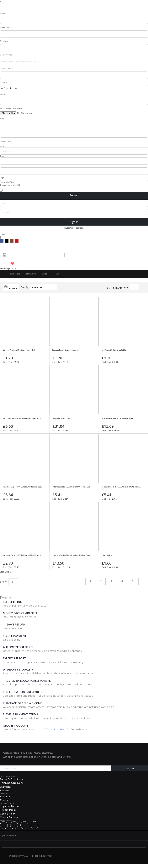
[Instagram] (11, 241)
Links (2, 234)
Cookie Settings (9, 817)
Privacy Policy (8, 809)
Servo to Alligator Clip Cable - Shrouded (19, 350)
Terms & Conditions (11, 779)
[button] (44, 351)
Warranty (5, 786)
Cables (44, 274)
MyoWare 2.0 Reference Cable (114, 350)
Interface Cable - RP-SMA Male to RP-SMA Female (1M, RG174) (121, 487)
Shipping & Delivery (11, 783)
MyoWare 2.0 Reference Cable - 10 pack (117, 418)
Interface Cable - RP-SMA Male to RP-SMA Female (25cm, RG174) (23, 555)
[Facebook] (1, 241)
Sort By (24, 287)
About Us (5, 796)
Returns (4, 790)
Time (2, 156)
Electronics (15, 274)
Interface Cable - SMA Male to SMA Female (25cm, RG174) (23, 487)
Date (2, 146)
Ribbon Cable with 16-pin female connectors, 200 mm (23, 418)
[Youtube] (16, 241)
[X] (6, 241)
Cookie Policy (8, 813)
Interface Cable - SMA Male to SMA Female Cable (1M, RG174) (72, 487)
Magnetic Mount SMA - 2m (63, 418)
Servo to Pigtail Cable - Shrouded (65, 350)
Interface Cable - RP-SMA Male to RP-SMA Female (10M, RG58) (72, 555)
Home (3, 274)
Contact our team (56, 729)
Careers (4, 800)
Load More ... (5, 571)
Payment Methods (11, 806)
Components (30, 274)
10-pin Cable (107, 555)
